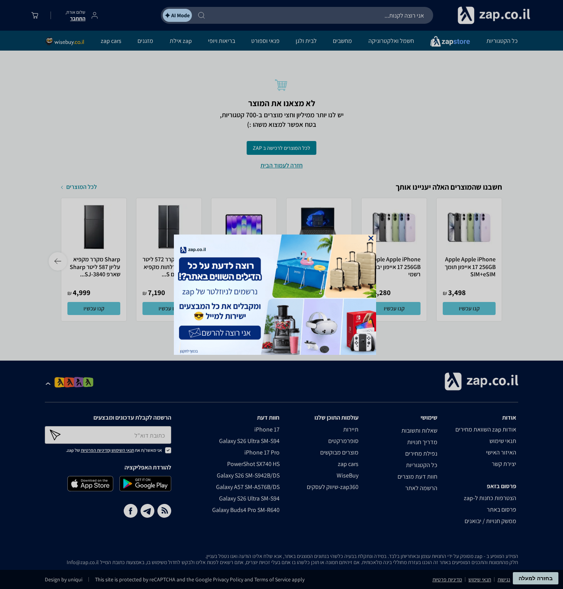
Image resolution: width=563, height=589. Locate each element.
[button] (370, 238)
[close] (370, 238)
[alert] (281, 295)
